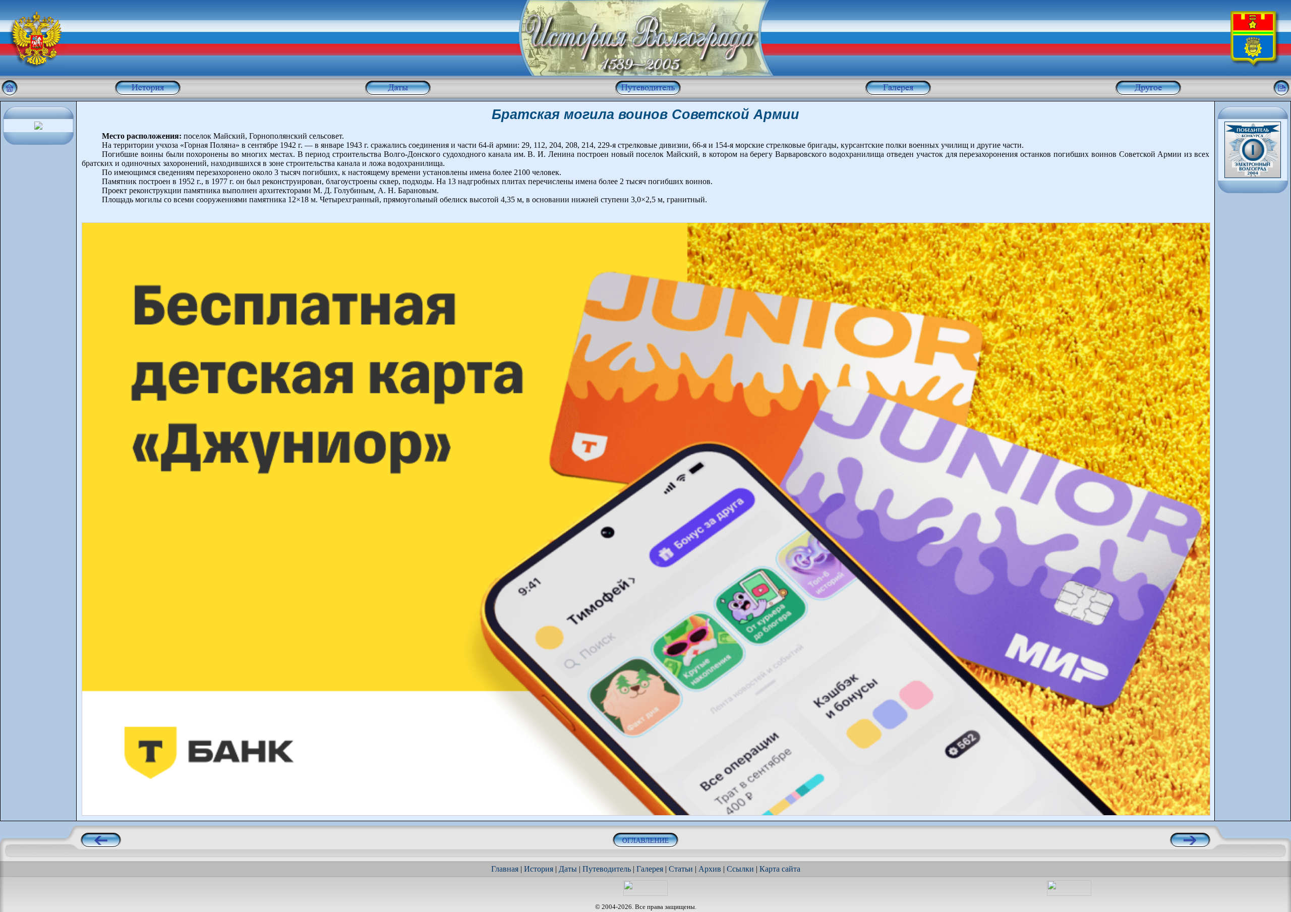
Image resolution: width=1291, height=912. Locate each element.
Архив (709, 869)
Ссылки (740, 869)
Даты (568, 869)
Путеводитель (606, 869)
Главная (504, 869)
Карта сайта (779, 869)
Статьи (681, 869)
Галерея (649, 869)
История (538, 869)
